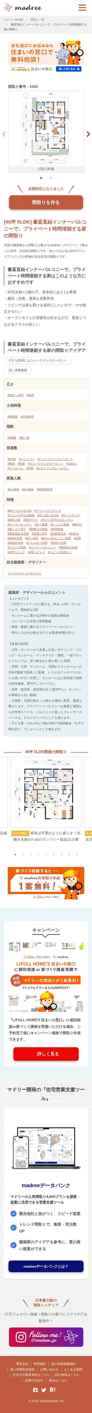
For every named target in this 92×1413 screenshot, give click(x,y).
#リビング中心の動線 (21, 515)
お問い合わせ (49, 1369)
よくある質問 (73, 1369)
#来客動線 (57, 529)
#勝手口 (77, 524)
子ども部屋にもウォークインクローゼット (38, 360)
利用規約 (40, 1364)
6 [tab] (53, 854)
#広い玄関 (31, 538)
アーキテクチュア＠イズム (24, 573)
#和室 (21, 463)
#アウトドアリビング (47, 510)
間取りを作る (46, 202)
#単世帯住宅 (44, 489)
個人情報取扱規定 (22, 1369)
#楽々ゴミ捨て (17, 529)
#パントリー (27, 459)
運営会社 (22, 1364)
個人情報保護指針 (63, 1364)
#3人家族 (13, 489)
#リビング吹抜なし (60, 552)
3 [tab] (30, 854)
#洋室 (29, 468)
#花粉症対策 (15, 542)
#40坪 (30, 395)
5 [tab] (46, 854)
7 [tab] (61, 854)
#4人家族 (28, 489)
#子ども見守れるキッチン (57, 519)
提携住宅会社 (34, 1380)
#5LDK (12, 459)
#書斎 (11, 463)
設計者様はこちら (67, 1375)
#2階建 (12, 437)
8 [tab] (69, 854)
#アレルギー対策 (37, 542)
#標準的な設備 (68, 547)
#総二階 (24, 437)
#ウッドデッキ (71, 515)
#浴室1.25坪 (39, 533)
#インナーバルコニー (42, 547)
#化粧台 (71, 463)
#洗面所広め (58, 533)
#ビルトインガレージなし (53, 468)
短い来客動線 (18, 370)
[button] (88, 134)
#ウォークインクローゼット (45, 463)
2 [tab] (23, 854)
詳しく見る (46, 1053)
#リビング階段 (17, 547)
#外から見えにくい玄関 (56, 538)
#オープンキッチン (20, 524)
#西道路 (13, 416)
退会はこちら (58, 1380)
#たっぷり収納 (60, 524)
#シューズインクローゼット (55, 459)
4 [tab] (38, 854)
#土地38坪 (27, 416)
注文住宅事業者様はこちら (31, 1375)
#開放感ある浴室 (18, 533)
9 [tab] (76, 854)
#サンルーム (15, 468)
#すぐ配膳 (41, 524)
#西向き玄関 (58, 542)
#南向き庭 (14, 519)
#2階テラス (31, 519)
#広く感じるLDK (48, 515)
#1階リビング (16, 552)
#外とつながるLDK (19, 510)
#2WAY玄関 (15, 538)
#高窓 (77, 538)
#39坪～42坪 (16, 395)
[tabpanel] (46, 800)
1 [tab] (15, 854)
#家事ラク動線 (38, 529)
